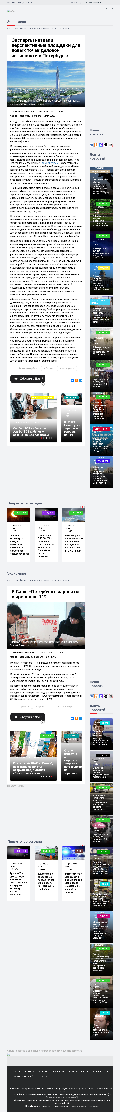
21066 (42, 531)
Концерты (48, 513)
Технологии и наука (98, 301)
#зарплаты (41, 706)
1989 (97, 463)
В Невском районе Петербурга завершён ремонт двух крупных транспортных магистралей (100, 475)
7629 (97, 272)
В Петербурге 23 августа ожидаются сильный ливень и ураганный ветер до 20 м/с (101, 996)
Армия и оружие (100, 171)
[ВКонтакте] (72, 380)
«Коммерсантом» (50, 163)
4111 (97, 399)
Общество (21, 513)
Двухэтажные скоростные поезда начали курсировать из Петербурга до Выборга (46, 881)
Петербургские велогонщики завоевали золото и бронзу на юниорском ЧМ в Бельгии (101, 900)
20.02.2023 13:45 (46, 653)
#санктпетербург (28, 368)
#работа (24, 706)
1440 (97, 173)
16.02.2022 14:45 (22, 422)
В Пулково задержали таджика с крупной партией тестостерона (101, 772)
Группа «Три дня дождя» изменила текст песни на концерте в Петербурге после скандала (46, 546)
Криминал (103, 755)
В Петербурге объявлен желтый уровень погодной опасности (101, 253)
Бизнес (68, 29)
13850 (68, 416)
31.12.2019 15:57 (22, 757)
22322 (36, 757)
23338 (42, 869)
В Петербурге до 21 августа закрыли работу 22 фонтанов (101, 350)
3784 (97, 792)
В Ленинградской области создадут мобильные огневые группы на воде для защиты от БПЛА (101, 185)
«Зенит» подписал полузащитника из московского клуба (101, 1030)
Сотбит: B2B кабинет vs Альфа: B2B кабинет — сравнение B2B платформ (31, 432)
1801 (97, 858)
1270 (97, 890)
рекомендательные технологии (83, 1106)
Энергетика (12, 29)
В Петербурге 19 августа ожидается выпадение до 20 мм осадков (100, 221)
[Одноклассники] (76, 380)
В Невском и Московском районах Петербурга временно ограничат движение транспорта (99, 410)
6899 (97, 918)
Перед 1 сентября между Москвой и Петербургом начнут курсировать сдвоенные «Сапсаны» (101, 962)
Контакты (41, 1076)
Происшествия (99, 1072)
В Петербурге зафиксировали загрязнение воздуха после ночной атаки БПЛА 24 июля (74, 543)
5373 (97, 375)
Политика (28, 1072)
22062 (70, 869)
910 (96, 764)
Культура (103, 916)
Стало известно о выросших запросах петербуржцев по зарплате (74, 762)
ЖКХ (62, 29)
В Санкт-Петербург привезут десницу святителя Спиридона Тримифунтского (101, 283)
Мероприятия (101, 429)
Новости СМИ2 (15, 785)
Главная (15, 1072)
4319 (97, 950)
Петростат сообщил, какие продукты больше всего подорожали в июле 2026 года (101, 868)
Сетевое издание (76, 1088)
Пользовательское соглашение (61, 1097)
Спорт (105, 723)
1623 (97, 212)
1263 (97, 727)
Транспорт (35, 29)
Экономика (72, 397)
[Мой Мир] (80, 380)
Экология (76, 513)
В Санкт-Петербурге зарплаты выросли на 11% (72, 428)
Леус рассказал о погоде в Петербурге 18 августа (100, 382)
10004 (97, 987)
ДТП (79, 851)
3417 (97, 830)
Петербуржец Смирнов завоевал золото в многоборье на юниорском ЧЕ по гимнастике (100, 738)
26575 (15, 869)
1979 (97, 245)
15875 (68, 744)
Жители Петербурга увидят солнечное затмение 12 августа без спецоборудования (21, 544)
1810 (97, 343)
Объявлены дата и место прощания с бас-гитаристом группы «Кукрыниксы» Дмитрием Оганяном (101, 930)
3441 (97, 435)
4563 (97, 1021)
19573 (70, 531)
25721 (15, 531)
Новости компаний (42, 397)
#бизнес (48, 368)
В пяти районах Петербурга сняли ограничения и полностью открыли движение (100, 802)
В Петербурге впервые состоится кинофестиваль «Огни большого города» (101, 445)
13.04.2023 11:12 (46, 111)
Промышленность (50, 29)
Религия (104, 268)
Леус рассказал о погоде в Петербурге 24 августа (100, 837)
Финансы (24, 29)
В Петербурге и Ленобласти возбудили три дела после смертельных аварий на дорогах (73, 882)
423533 (37, 422)
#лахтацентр (67, 368)
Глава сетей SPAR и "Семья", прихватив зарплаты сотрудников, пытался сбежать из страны (33, 768)
